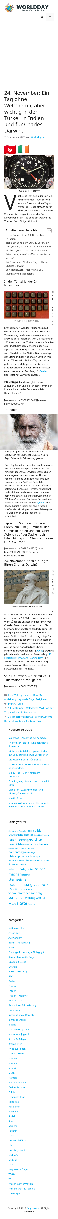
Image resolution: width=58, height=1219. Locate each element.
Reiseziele (14, 1101)
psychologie (32, 856)
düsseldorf (38, 835)
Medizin (12, 1068)
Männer (12, 1058)
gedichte (34, 839)
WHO (11, 1179)
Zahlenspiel (14, 1193)
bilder (38, 830)
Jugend (12, 1024)
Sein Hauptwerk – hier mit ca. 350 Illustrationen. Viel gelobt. (24, 271)
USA (10, 889)
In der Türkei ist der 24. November (25, 235)
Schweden (13, 864)
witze (12, 903)
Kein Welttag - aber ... (20, 695)
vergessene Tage (18, 1169)
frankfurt (21, 839)
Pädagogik (13, 860)
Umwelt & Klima (17, 1140)
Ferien (11, 981)
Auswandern (15, 937)
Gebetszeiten (15, 1000)
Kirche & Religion (17, 1039)
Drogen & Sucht (17, 961)
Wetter (12, 1174)
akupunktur (13, 831)
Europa (46, 835)
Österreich (32, 904)
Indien (11, 703)
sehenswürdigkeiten (21, 869)
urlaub (44, 885)
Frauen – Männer (18, 995)
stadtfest (26, 874)
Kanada (16, 848)
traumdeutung (20, 884)
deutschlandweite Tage (21, 957)
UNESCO (13, 1154)
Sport (11, 1121)
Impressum (33, 1208)
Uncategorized (16, 1150)
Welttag (30, 898)
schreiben (43, 860)
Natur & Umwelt (17, 1082)
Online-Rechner (17, 1087)
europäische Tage (18, 971)
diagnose (28, 834)
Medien (12, 1063)
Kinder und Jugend (18, 1034)
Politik (11, 1092)
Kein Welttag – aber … (20, 1029)
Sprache (12, 1125)
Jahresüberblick (17, 1019)
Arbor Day (14, 933)
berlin (31, 830)
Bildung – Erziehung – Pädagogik (26, 952)
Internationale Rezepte (21, 1015)
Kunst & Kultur (16, 1053)
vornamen (16, 897)
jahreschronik (38, 844)
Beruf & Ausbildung (19, 942)
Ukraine (36, 885)
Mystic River (15, 798)
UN (10, 1145)
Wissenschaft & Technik (21, 1188)
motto (33, 849)
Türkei (19, 703)
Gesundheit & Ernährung (22, 1005)
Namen (12, 1077)
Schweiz (23, 864)
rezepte (24, 860)
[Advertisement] (29, 55)
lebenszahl (25, 848)
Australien (23, 831)
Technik (12, 1130)
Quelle (43, 371)
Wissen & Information (20, 1183)
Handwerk (14, 1010)
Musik (11, 1072)
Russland (33, 860)
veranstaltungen (26, 889)
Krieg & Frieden (17, 1048)
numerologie (29, 852)
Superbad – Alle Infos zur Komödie (27, 737)
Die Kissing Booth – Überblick (24, 759)
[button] (42, 17)
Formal (12, 986)
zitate (22, 903)
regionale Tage (26, 699)
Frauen (12, 990)
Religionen (41, 699)
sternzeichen (18, 879)
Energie (12, 966)
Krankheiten (15, 1043)
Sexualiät (13, 1111)
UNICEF (12, 1159)
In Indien (11, 238)
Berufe (12, 947)
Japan (10, 848)
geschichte (15, 844)
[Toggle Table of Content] (47, 230)
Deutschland (15, 834)
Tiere (11, 1135)
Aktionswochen (16, 928)
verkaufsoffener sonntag (25, 893)
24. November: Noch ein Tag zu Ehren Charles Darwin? (27, 263)
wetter (40, 897)
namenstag (16, 852)
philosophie (16, 856)
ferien (12, 839)
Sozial (11, 1116)
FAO (10, 976)
